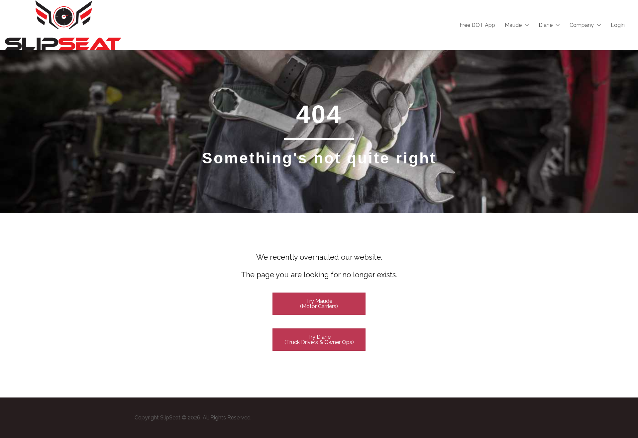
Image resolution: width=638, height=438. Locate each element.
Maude (513, 25)
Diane (546, 25)
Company (582, 25)
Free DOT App (477, 25)
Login (618, 25)
